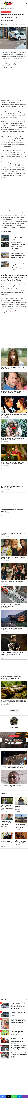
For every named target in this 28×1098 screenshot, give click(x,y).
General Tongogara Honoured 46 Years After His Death (20, 826)
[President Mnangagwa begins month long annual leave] (7, 835)
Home (3, 8)
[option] (14, 740)
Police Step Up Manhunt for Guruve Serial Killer (20, 808)
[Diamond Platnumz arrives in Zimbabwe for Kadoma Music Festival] (5, 1055)
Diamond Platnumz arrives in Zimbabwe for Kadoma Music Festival (19, 1054)
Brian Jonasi (4, 24)
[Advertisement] (14, 85)
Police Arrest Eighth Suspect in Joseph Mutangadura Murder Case (7, 807)
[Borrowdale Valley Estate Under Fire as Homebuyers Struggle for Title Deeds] (5, 255)
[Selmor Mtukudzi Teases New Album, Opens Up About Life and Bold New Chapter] (5, 1023)
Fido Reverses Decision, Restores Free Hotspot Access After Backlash (17, 1032)
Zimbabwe (14, 710)
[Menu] (2, 4)
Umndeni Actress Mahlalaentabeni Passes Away (6, 823)
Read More (13, 312)
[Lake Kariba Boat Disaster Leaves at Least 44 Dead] (5, 238)
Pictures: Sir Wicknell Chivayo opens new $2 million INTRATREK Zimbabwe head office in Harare (19, 1006)
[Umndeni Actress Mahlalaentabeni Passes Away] (7, 817)
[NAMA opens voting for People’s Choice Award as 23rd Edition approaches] (5, 1040)
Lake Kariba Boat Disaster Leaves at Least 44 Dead (18, 1013)
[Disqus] (14, 870)
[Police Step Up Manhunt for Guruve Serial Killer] (21, 801)
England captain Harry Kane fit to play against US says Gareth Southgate (18, 1047)
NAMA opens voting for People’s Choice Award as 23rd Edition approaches (18, 1040)
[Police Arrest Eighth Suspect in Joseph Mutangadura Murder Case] (7, 800)
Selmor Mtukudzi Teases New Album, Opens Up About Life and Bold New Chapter (18, 1020)
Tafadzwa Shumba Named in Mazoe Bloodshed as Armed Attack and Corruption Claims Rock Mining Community (14, 741)
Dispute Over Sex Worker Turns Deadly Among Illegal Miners (20, 841)
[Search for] (26, 4)
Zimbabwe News (10, 8)
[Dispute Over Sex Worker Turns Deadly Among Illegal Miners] (21, 835)
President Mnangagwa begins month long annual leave (6, 842)
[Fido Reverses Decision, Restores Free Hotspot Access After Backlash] (5, 1032)
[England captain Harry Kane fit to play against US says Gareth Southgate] (5, 1048)
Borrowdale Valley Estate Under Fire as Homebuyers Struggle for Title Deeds (18, 255)
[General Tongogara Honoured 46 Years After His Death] (21, 818)
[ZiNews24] (9, 3)
